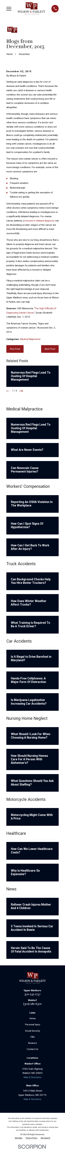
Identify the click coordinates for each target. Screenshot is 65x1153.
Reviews (32, 1043)
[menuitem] (18, 1138)
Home (32, 1018)
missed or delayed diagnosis (40, 220)
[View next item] (21, 391)
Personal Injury (32, 1024)
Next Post (50, 349)
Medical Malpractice (30, 339)
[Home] (31, 8)
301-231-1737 (32, 994)
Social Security (32, 1031)
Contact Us (32, 1049)
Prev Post (15, 349)
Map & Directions (32, 1077)
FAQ (32, 1037)
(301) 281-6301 (32, 1004)
